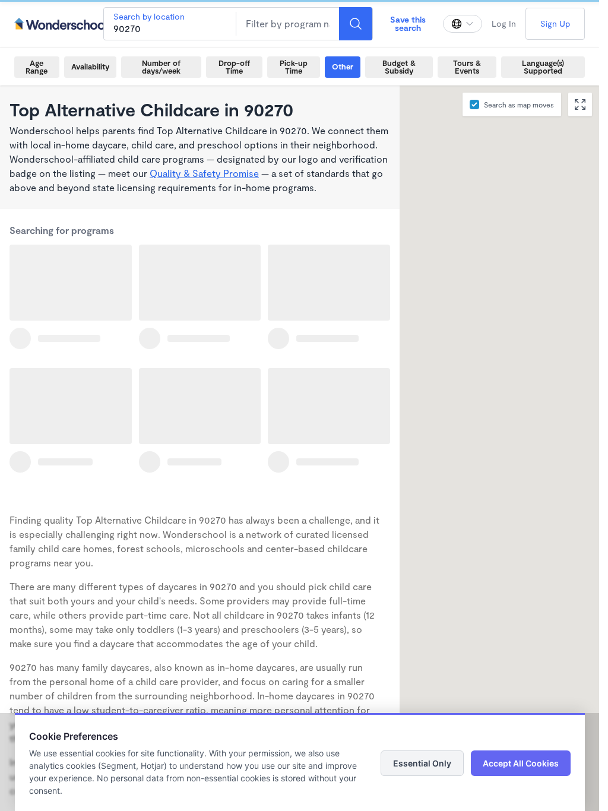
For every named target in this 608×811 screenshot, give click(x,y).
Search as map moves (519, 104)
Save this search (408, 23)
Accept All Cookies (521, 763)
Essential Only (422, 763)
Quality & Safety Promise (204, 173)
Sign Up (555, 23)
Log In (504, 23)
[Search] (355, 23)
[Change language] (462, 24)
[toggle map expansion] (580, 104)
